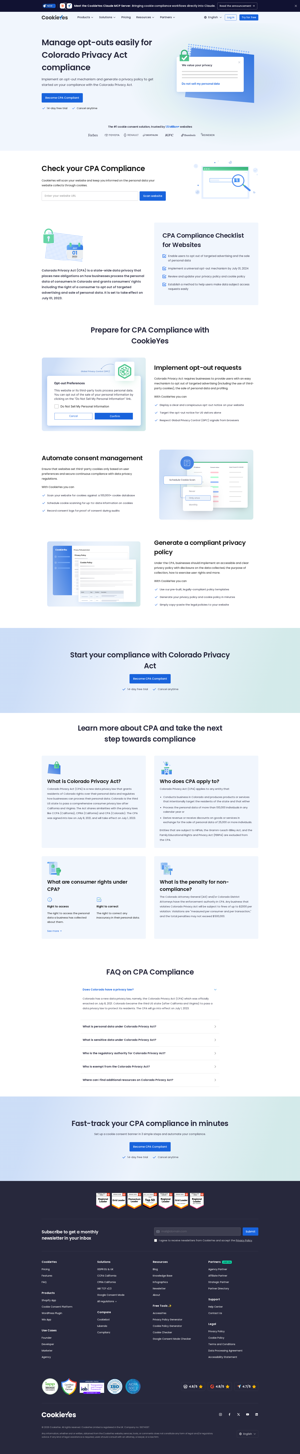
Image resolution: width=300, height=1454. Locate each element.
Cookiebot (103, 1319)
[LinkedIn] (256, 1414)
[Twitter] (238, 1414)
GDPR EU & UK (105, 1269)
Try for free (249, 17)
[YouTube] (247, 1414)
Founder (47, 1338)
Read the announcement (235, 6)
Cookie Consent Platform (57, 1306)
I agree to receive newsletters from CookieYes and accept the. (206, 1240)
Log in (230, 17)
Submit (250, 1231)
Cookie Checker (162, 1332)
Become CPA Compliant (150, 679)
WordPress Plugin (52, 1313)
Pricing (126, 17)
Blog (155, 1269)
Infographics (160, 1282)
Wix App (46, 1319)
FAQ (44, 1282)
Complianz (103, 1332)
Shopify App (49, 1300)
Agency (46, 1357)
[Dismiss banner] (296, 6)
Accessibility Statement (222, 1357)
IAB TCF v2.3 (104, 1288)
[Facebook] (229, 1414)
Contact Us (215, 1313)
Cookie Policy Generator (167, 1326)
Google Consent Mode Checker (172, 1339)
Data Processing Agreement (225, 1350)
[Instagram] (220, 1414)
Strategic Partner (218, 1282)
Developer (48, 1344)
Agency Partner (217, 1269)
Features (47, 1275)
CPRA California (106, 1282)
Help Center (215, 1306)
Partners (166, 17)
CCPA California (106, 1275)
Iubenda (102, 1326)
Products (83, 17)
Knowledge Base (162, 1275)
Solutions (105, 17)
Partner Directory (218, 1288)
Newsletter (159, 1288)
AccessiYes (159, 1313)
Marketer (47, 1350)
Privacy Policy (244, 1240)
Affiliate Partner (217, 1275)
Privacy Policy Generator (167, 1319)
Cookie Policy (216, 1338)
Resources (143, 17)
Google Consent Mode (110, 1295)
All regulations (105, 1301)
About (156, 1295)
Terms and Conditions (221, 1344)
